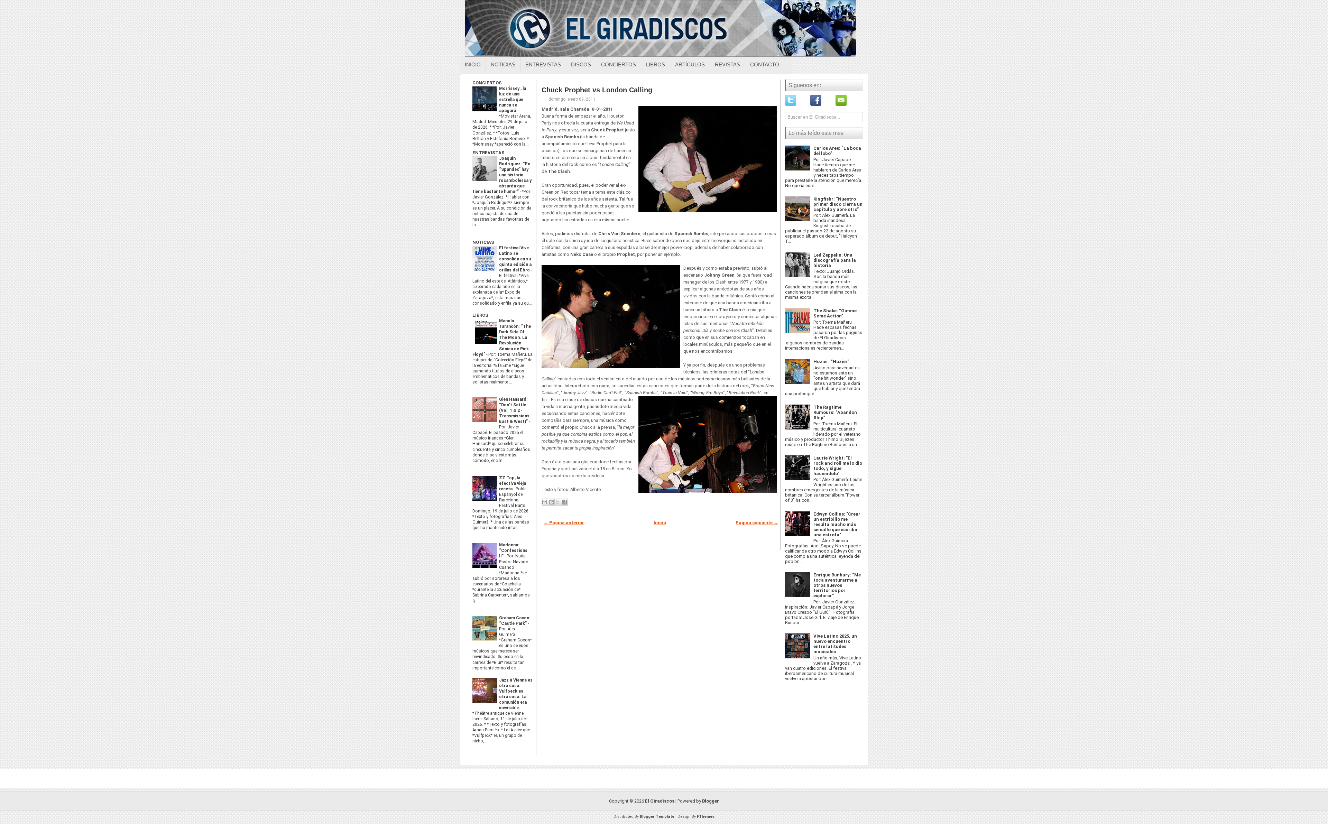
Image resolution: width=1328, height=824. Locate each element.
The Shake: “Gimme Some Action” (835, 313)
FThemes (705, 816)
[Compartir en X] (557, 502)
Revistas (727, 64)
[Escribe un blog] (551, 502)
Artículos (690, 64)
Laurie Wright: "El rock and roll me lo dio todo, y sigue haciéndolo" (837, 465)
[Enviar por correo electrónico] (544, 502)
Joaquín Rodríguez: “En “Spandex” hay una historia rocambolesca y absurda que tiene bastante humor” (502, 175)
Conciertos (618, 64)
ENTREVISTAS (488, 152)
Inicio (473, 64)
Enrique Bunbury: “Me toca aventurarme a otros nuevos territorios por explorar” (837, 585)
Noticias (503, 64)
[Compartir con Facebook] (564, 502)
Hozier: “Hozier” (831, 361)
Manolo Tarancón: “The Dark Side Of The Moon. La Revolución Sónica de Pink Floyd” (501, 337)
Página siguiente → (757, 522)
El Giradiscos (659, 801)
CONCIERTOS (487, 82)
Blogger (710, 801)
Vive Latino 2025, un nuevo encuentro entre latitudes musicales (835, 643)
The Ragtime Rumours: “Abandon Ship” (835, 412)
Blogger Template (657, 816)
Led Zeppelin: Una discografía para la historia (834, 260)
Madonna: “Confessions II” (513, 550)
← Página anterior (564, 522)
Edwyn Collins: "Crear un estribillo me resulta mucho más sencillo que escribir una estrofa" (836, 524)
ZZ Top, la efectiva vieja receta (512, 483)
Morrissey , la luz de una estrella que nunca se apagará (512, 99)
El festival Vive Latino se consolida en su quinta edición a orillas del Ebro (515, 259)
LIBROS (480, 315)
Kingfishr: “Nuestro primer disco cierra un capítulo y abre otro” (838, 204)
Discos (581, 64)
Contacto (764, 64)
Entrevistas (543, 64)
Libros (655, 64)
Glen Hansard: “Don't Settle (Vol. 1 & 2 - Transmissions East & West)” (514, 410)
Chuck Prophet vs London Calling (597, 89)
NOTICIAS (483, 242)
